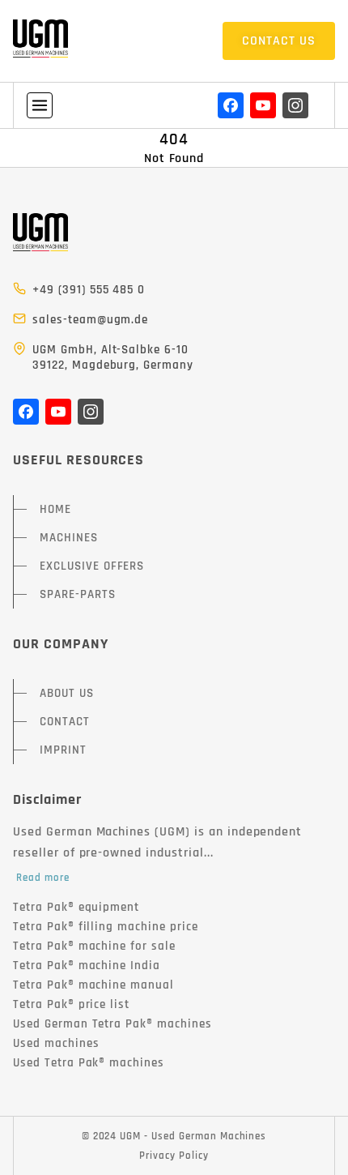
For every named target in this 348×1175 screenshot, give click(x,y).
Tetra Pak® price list (71, 1004)
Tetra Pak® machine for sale (94, 946)
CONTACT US (279, 40)
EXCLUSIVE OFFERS (92, 566)
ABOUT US (67, 693)
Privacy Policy (173, 1155)
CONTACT (65, 721)
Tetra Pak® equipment (76, 907)
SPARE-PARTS (78, 594)
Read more (43, 877)
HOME (55, 509)
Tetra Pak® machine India (86, 965)
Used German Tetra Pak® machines (112, 1024)
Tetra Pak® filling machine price (105, 926)
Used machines (56, 1043)
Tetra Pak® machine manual (93, 985)
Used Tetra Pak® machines (88, 1062)
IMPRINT (63, 750)
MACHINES (69, 537)
